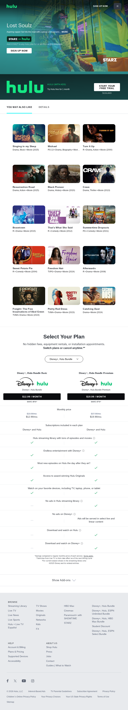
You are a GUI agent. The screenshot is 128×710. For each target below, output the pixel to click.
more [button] (65, 32)
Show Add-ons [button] (61, 580)
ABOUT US (51, 643)
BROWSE (13, 602)
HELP (11, 643)
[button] (19, 106)
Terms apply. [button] (88, 556)
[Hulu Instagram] (32, 681)
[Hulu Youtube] (26, 681)
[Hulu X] (18, 681)
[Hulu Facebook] (10, 681)
